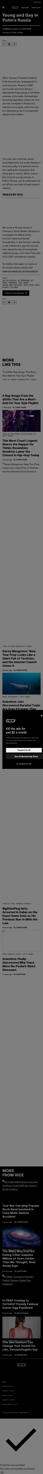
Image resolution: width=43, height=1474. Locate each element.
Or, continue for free (24, 764)
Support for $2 (23, 750)
